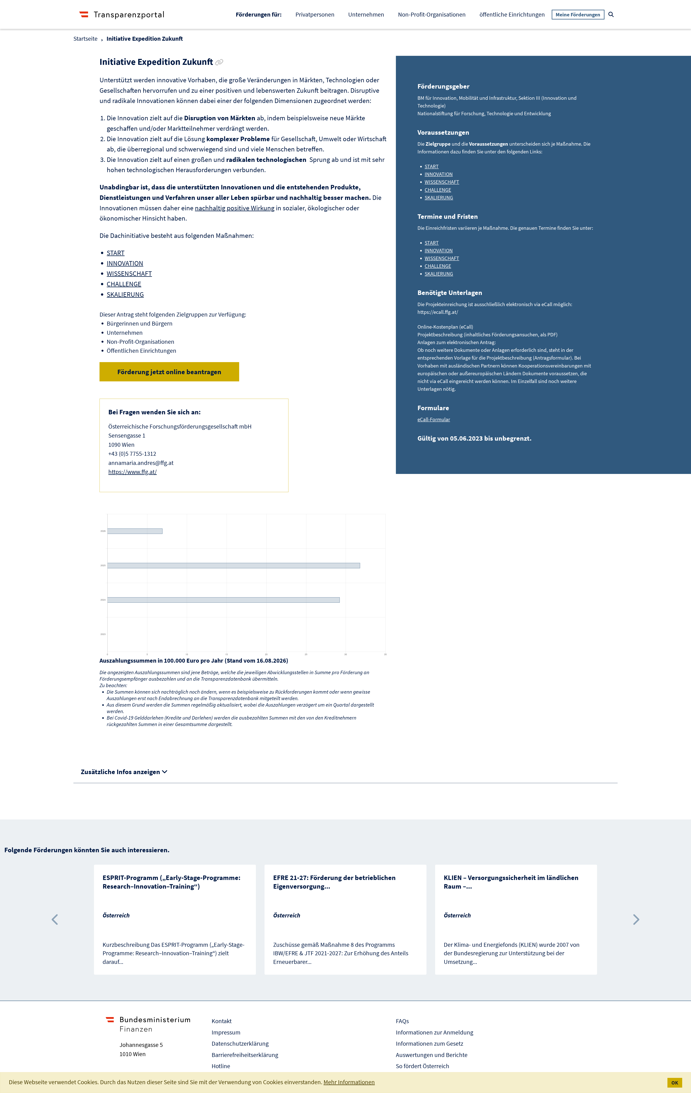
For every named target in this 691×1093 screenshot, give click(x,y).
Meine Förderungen (578, 14)
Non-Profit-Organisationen (432, 14)
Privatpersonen (315, 14)
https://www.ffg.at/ (132, 472)
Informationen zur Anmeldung (434, 1032)
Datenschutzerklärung (240, 1043)
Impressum (226, 1032)
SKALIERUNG (125, 294)
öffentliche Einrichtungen (512, 14)
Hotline (221, 1066)
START (116, 252)
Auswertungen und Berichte (432, 1055)
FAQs (402, 1021)
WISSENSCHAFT (129, 273)
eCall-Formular (433, 419)
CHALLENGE (124, 283)
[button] (55, 920)
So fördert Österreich (422, 1066)
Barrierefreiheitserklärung (245, 1055)
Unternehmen (366, 14)
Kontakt (222, 1021)
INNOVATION (125, 263)
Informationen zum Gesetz (429, 1043)
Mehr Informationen (349, 1082)
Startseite (85, 38)
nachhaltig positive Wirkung (234, 207)
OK (674, 1082)
